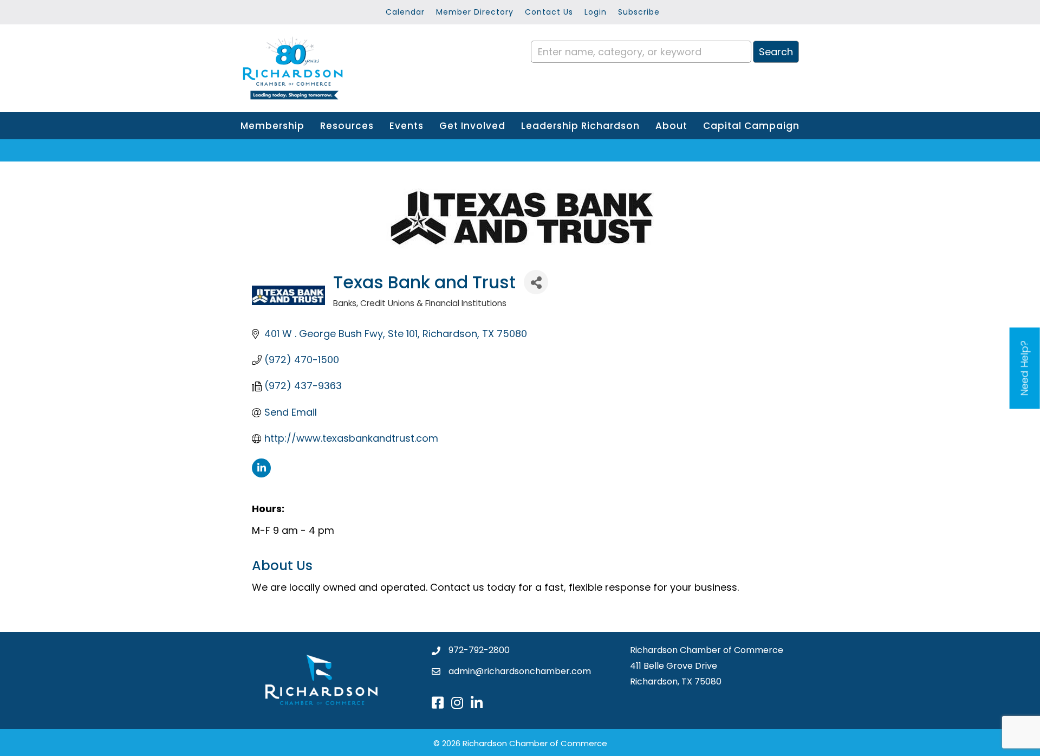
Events (406, 125)
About (671, 125)
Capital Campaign (751, 125)
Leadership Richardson (580, 125)
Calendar (405, 12)
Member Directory (475, 12)
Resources (347, 125)
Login (595, 12)
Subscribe (639, 12)
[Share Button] (536, 282)
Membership (272, 125)
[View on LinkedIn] (261, 474)
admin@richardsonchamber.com (519, 671)
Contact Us (549, 12)
